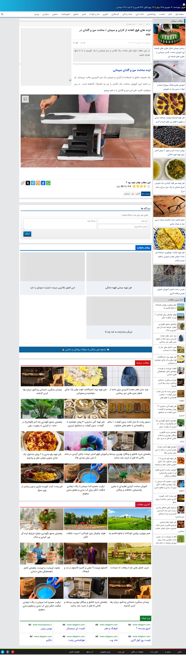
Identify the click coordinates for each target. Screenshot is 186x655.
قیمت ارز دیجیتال (75, 628)
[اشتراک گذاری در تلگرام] (33, 183)
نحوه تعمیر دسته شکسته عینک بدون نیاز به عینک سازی (170, 221)
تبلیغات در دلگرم (137, 652)
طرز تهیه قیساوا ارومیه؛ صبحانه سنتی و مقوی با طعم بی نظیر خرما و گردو (170, 119)
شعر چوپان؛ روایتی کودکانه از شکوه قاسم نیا (129, 533)
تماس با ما (154, 652)
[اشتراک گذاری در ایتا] (38, 183)
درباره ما (168, 652)
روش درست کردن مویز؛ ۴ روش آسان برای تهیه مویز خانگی (170, 152)
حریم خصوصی (105, 652)
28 (76, 43)
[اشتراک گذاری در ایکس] (28, 183)
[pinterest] (13, 652)
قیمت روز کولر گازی (140, 640)
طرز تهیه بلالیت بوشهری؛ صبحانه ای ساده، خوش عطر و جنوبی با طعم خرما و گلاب (170, 256)
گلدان (138, 193)
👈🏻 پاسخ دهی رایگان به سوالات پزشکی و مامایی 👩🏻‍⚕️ (85, 349)
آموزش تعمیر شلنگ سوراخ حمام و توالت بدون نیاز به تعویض (171, 87)
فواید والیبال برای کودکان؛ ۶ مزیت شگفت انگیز (85, 535)
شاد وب (114, 640)
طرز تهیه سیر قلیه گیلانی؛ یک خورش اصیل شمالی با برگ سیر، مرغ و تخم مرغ (170, 187)
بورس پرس (46, 628)
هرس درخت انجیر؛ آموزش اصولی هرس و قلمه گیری (171, 291)
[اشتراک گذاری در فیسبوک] (43, 183)
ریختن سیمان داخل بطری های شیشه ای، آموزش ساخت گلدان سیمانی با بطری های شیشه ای (169, 52)
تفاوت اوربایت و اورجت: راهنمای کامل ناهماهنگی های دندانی (42, 569)
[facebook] (7, 652)
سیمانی (127, 193)
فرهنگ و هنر (111, 628)
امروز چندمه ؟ (143, 628)
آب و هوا (89, 652)
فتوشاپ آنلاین (74, 652)
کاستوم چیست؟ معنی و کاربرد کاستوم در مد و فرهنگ (85, 569)
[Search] (2, 14)
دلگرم (49, 640)
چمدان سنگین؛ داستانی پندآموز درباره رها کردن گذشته (129, 604)
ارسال (27, 233)
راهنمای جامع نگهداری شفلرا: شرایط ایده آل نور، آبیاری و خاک (41, 535)
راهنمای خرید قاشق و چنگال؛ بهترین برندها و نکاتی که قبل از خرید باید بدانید (85, 604)
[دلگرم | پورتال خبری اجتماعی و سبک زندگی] (181, 5)
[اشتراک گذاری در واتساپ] (48, 183)
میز (133, 193)
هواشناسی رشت (76, 640)
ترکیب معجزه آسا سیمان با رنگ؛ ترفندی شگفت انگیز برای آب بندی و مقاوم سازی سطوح (42, 605)
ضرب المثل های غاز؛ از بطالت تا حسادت (129, 568)
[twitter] (2, 652)
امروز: (183, 7)
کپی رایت (121, 652)
